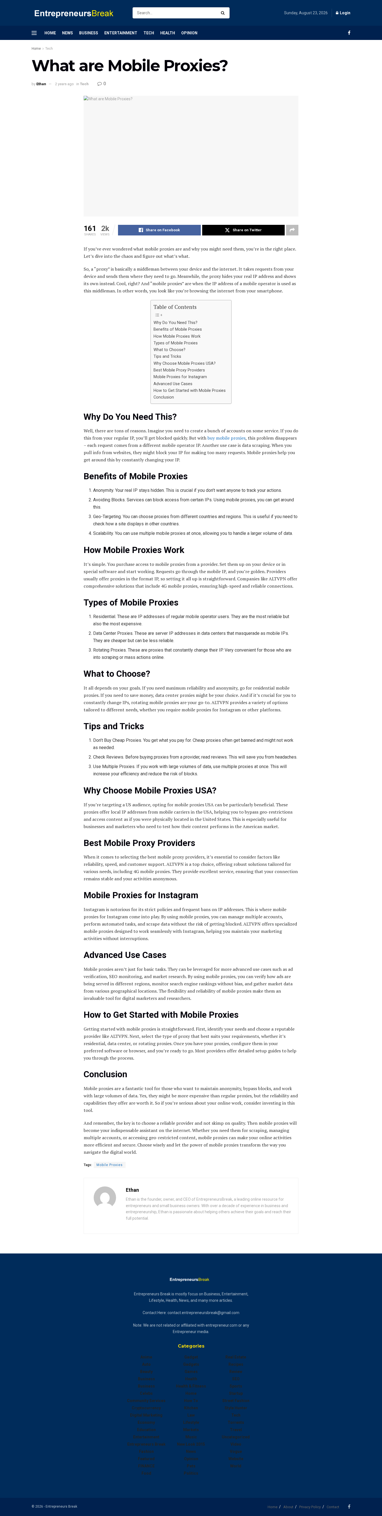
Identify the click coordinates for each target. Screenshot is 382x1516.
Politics (191, 1473)
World (235, 1466)
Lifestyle (191, 1422)
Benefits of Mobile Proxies (178, 329)
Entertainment (120, 33)
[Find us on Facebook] (349, 33)
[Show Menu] (34, 33)
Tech (148, 33)
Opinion (189, 33)
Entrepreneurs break (146, 1444)
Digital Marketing (146, 1415)
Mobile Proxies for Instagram (180, 377)
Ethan (41, 84)
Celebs (146, 1393)
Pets (191, 1466)
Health (167, 33)
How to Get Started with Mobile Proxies (190, 390)
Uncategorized (236, 1437)
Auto (146, 1364)
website (235, 1459)
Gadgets (191, 1364)
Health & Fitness (191, 1386)
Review (235, 1371)
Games (191, 1371)
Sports (236, 1386)
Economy (146, 1422)
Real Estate (235, 1357)
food (146, 1473)
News (67, 33)
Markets (191, 1429)
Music (191, 1437)
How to (191, 1400)
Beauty (146, 1371)
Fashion (146, 1451)
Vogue (236, 1451)
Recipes (235, 1364)
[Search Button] (224, 12)
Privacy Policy (310, 1507)
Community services (146, 1400)
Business (88, 33)
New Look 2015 (191, 1444)
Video (235, 1444)
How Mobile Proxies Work (177, 336)
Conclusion (164, 397)
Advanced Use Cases (173, 384)
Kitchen (191, 1408)
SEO (236, 1379)
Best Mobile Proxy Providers (179, 370)
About (288, 1507)
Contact (333, 1507)
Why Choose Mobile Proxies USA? (185, 363)
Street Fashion (235, 1400)
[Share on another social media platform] (292, 230)
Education (146, 1429)
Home (50, 33)
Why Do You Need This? (175, 322)
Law (191, 1415)
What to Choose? (169, 349)
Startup (236, 1393)
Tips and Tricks (167, 356)
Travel (236, 1429)
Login (344, 13)
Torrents (236, 1422)
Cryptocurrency (146, 1408)
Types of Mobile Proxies (176, 343)
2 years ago (64, 84)
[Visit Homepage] (77, 13)
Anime (146, 1357)
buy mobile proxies (226, 438)
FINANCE (146, 1466)
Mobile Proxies (109, 1165)
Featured (146, 1459)
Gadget (191, 1357)
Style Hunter (236, 1408)
